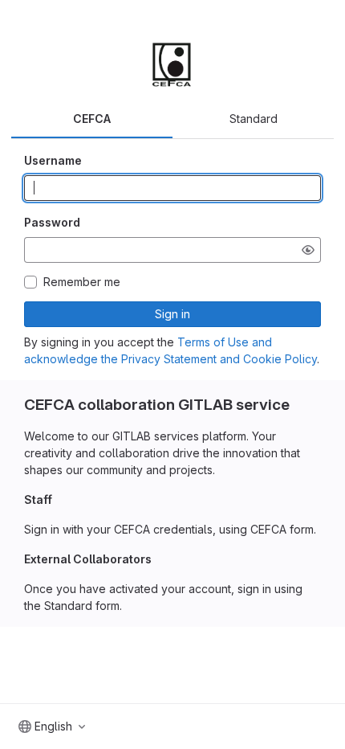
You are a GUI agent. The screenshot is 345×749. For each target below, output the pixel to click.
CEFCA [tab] (92, 118)
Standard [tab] (253, 118)
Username (53, 160)
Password (52, 222)
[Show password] (308, 250)
